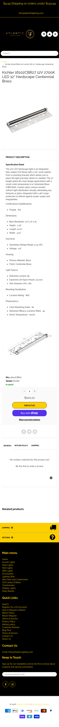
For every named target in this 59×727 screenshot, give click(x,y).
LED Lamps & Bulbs (11, 582)
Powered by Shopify (40, 704)
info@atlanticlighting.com (31, 13)
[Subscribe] (53, 674)
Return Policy (21, 446)
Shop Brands (8, 591)
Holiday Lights (9, 588)
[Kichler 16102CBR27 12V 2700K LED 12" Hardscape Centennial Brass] (29, 120)
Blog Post (6, 630)
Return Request (9, 616)
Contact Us (7, 636)
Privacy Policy (8, 621)
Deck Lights (7, 565)
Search (5, 604)
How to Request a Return (13, 610)
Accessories (7, 574)
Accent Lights (8, 562)
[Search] (55, 53)
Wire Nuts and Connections (15, 579)
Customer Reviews (10, 627)
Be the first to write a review (29, 466)
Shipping (35, 446)
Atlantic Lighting (23, 704)
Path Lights (7, 568)
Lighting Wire (8, 576)
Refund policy (8, 624)
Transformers (8, 585)
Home (4, 62)
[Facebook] (5, 684)
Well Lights (7, 571)
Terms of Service (10, 618)
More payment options (29, 420)
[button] (29, 466)
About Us (6, 639)
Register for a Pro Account (14, 607)
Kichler (16, 381)
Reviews (7, 446)
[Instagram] (12, 684)
